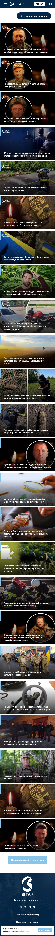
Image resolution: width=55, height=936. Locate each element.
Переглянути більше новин (27, 860)
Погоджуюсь (44, 930)
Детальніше (27, 39)
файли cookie (23, 931)
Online (39, 4)
